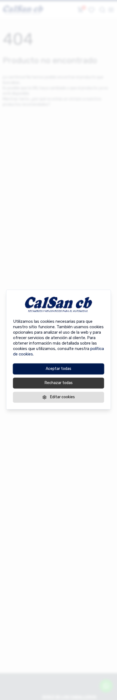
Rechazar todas (59, 383)
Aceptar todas (58, 368)
